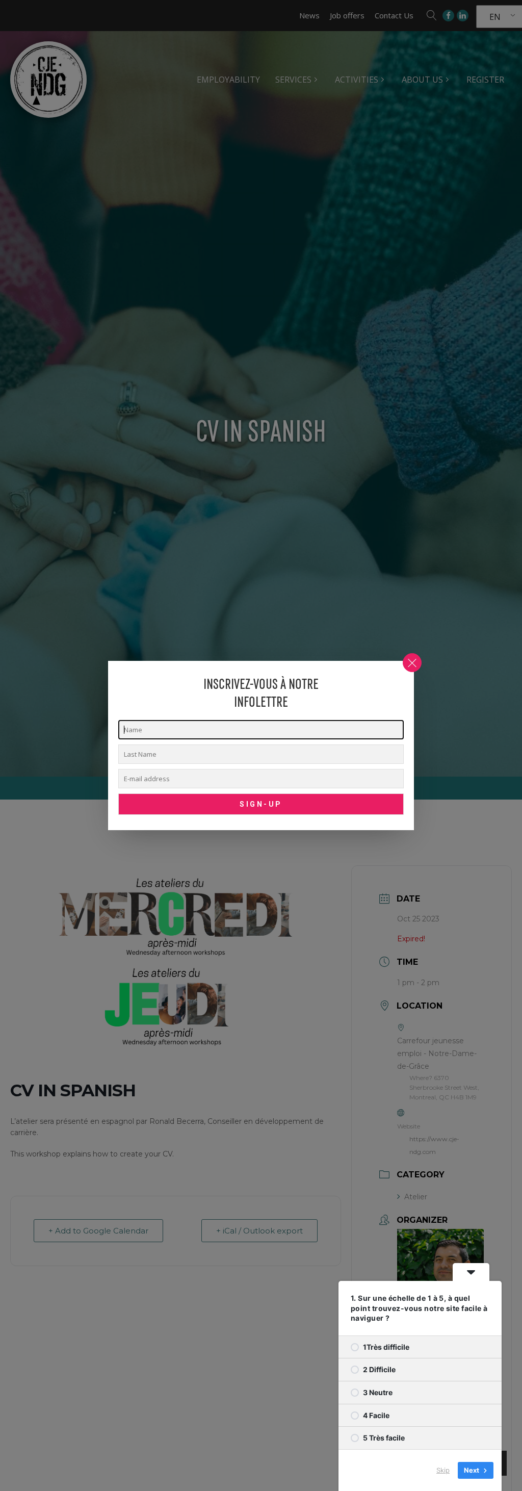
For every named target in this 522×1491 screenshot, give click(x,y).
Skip (443, 1470)
